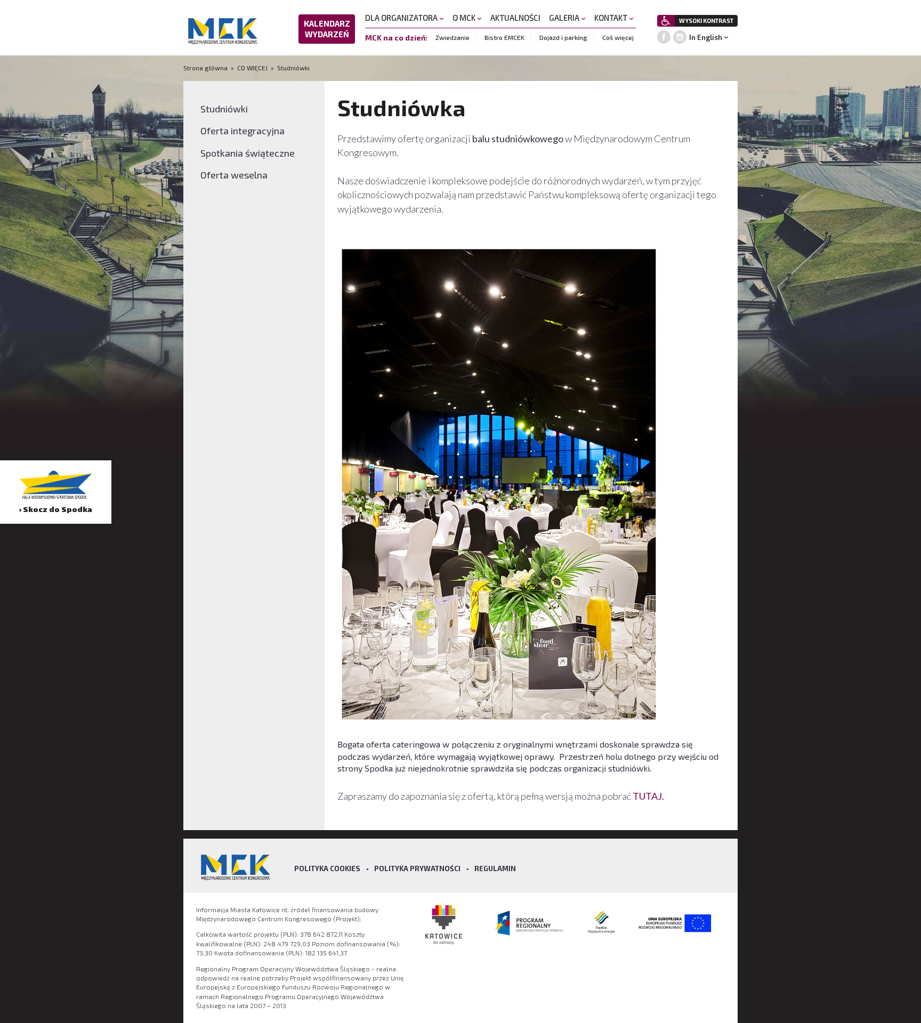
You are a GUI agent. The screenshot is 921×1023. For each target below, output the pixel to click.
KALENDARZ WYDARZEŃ (327, 29)
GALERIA (565, 17)
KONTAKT (611, 17)
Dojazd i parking (563, 37)
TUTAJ (647, 796)
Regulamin (495, 868)
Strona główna (206, 67)
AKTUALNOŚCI (515, 17)
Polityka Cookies (327, 868)
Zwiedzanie (452, 37)
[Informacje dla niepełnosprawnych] (666, 21)
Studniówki (293, 67)
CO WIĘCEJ (252, 67)
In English (705, 37)
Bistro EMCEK (504, 37)
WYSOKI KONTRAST (706, 20)
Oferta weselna (234, 175)
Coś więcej (618, 37)
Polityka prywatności (417, 868)
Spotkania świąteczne (247, 153)
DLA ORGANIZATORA (402, 17)
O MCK (465, 17)
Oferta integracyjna (242, 130)
